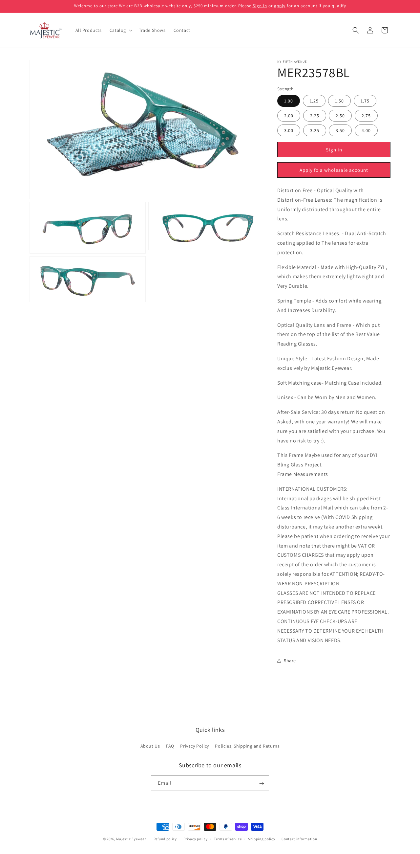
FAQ (170, 746)
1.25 (314, 101)
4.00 (366, 131)
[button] (120, 30)
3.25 (314, 131)
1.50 (339, 101)
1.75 (365, 101)
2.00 (288, 116)
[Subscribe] (261, 783)
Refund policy (165, 839)
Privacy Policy (194, 746)
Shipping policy (261, 839)
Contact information (299, 839)
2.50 (340, 116)
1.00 (288, 101)
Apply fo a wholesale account (334, 170)
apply (279, 6)
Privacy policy (195, 839)
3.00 (288, 131)
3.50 (340, 131)
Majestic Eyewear (131, 839)
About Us (150, 746)
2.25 (314, 116)
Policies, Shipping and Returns (247, 746)
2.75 (366, 116)
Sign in (260, 6)
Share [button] (290, 660)
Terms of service (228, 839)
